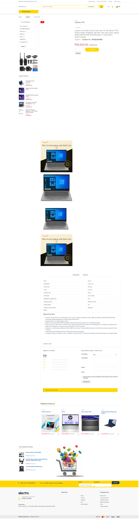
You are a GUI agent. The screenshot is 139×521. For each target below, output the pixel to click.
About (82, 495)
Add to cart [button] (58, 434)
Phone (22, 36)
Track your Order (104, 497)
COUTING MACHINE (25, 28)
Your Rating (84, 354)
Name (83, 367)
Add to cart (93, 49)
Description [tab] (76, 275)
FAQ (82, 502)
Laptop (27, 17)
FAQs (101, 504)
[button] (45, 310)
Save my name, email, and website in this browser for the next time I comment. (100, 377)
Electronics (23, 31)
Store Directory (84, 504)
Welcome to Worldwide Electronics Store (28, 1)
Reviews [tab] (85, 275)
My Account (117, 1)
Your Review (84, 358)
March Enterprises (24, 516)
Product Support (104, 506)
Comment (96, 482)
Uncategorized (24, 42)
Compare (78, 27)
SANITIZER (23, 39)
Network (22, 34)
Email (83, 372)
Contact (82, 497)
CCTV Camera (24, 26)
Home (20, 17)
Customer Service (104, 500)
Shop (111, 1)
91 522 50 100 (97, 39)
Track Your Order (102, 1)
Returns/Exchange (104, 502)
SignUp (115, 482)
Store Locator (92, 1)
